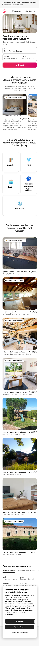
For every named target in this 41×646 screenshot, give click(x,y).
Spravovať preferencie (20, 632)
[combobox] (19, 51)
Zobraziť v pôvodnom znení (13, 5)
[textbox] (11, 58)
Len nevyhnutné (19, 627)
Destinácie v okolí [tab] (9, 571)
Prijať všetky (19, 621)
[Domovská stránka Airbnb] (4, 11)
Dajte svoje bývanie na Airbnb (24, 11)
